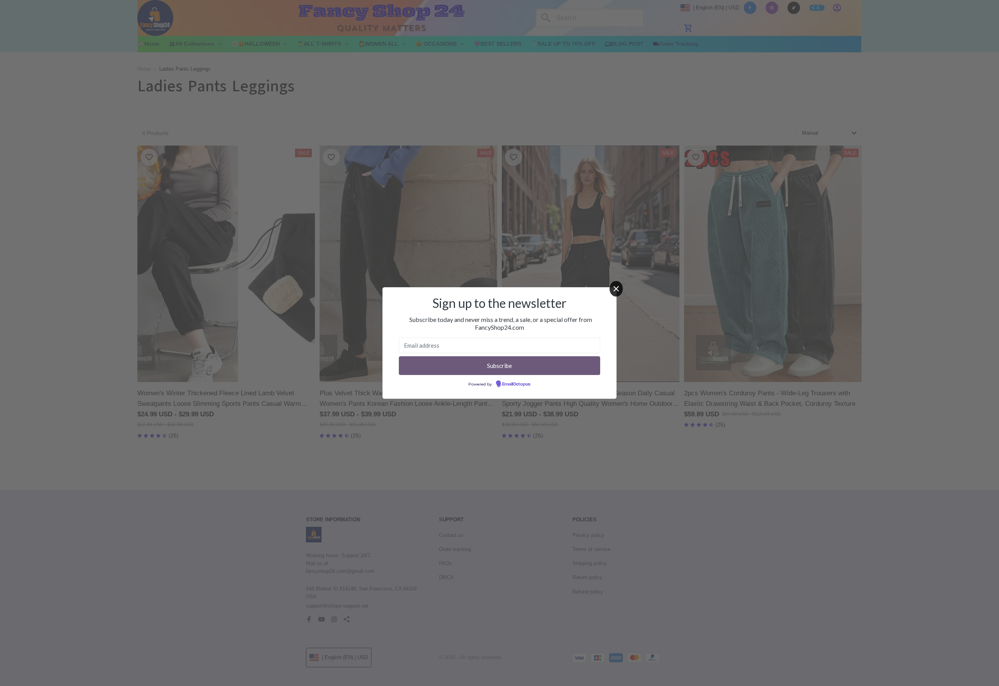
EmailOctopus (516, 384)
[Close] (616, 289)
